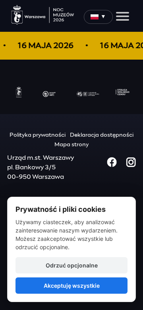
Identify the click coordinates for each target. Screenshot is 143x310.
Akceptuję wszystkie (72, 285)
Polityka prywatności (38, 135)
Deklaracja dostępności (101, 135)
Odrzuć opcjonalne (72, 265)
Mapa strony (71, 144)
